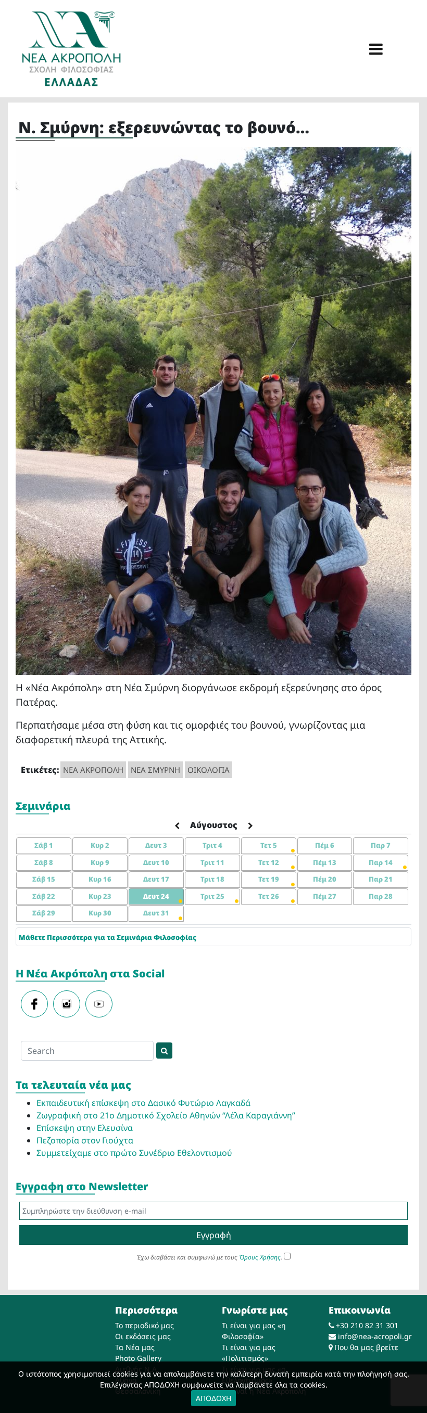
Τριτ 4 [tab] (212, 845)
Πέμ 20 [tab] (324, 879)
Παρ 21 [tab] (381, 879)
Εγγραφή (213, 1235)
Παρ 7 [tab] (381, 845)
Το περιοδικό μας (144, 1325)
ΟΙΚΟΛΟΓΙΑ (208, 770)
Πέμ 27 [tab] (324, 896)
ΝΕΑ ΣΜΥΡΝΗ (155, 770)
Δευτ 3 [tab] (156, 845)
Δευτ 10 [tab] (156, 862)
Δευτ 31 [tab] (156, 913)
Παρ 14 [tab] (381, 862)
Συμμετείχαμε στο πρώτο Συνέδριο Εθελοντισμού (134, 1153)
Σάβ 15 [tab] (43, 879)
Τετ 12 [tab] (268, 862)
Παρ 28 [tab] (381, 896)
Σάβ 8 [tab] (43, 862)
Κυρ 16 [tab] (100, 879)
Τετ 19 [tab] (268, 879)
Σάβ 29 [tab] (43, 913)
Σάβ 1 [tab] (43, 845)
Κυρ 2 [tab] (100, 845)
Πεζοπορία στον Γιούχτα (84, 1140)
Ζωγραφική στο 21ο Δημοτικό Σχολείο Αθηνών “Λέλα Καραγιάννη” (165, 1115)
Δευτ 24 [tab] (156, 896)
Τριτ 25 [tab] (212, 896)
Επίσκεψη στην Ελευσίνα (84, 1128)
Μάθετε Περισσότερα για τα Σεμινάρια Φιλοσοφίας (107, 937)
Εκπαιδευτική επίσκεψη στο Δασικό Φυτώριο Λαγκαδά (143, 1103)
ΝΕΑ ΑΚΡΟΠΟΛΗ (93, 770)
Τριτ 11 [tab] (212, 862)
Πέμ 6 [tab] (324, 845)
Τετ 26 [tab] (268, 896)
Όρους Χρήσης (260, 1257)
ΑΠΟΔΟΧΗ (213, 1398)
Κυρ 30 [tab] (100, 913)
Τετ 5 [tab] (268, 845)
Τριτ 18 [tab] (212, 879)
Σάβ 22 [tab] (43, 896)
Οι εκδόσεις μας (143, 1336)
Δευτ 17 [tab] (156, 879)
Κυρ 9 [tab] (100, 862)
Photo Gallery (138, 1358)
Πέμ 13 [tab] (324, 862)
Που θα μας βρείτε (366, 1347)
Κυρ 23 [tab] (100, 896)
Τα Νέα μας (135, 1347)
